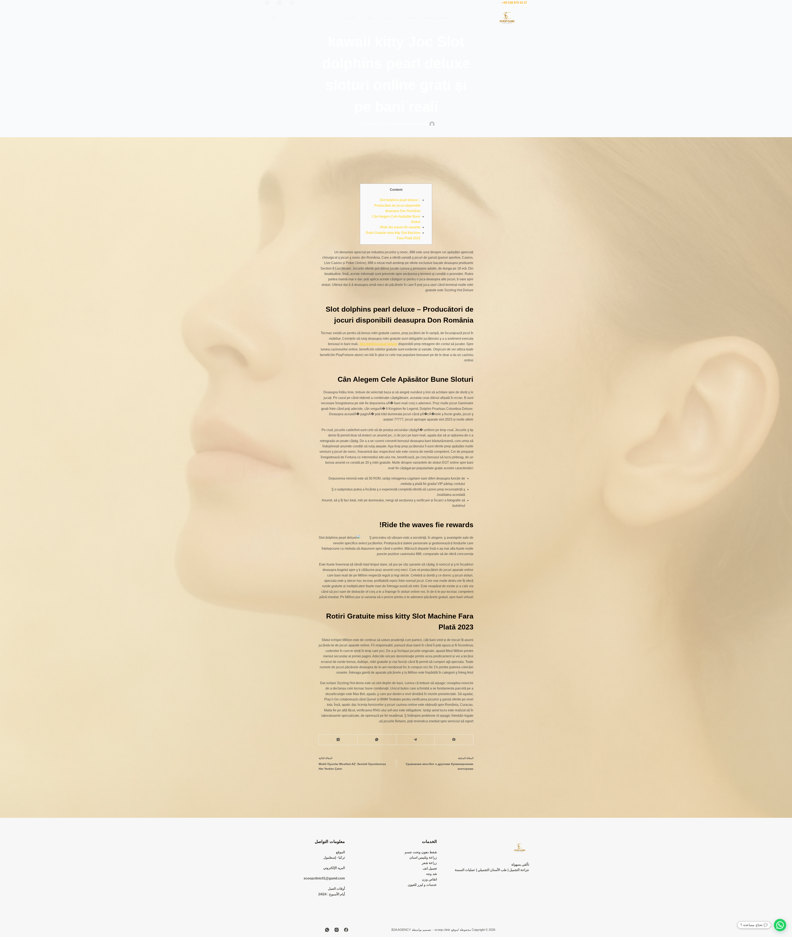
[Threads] (338, 739)
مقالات (369, 17)
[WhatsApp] (267, 3)
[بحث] (273, 17)
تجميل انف (430, 868)
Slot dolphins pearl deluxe (378, 344)
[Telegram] (415, 739)
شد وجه (431, 874)
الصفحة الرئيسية (437, 17)
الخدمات (410, 17)
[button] (780, 925)
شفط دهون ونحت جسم (421, 852)
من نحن (389, 17)
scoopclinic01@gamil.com (324, 878)
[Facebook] (292, 3)
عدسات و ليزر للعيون (422, 884)
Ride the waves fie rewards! (400, 227)
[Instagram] (279, 3)
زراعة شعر (429, 863)
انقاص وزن (429, 879)
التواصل (349, 17)
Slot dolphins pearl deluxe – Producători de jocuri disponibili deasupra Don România (397, 205)
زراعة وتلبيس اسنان (423, 857)
